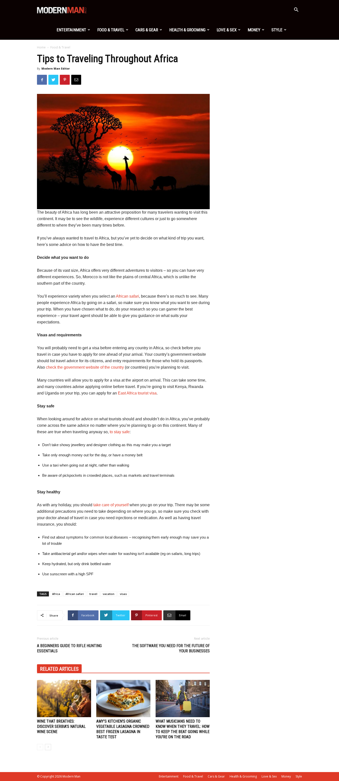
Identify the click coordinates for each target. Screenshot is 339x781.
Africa (56, 594)
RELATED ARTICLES (59, 669)
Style (276, 29)
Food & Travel (110, 29)
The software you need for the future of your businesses (171, 648)
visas (123, 594)
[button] (296, 10)
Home (41, 47)
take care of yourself (111, 505)
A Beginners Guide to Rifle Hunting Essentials (69, 648)
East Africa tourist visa (137, 393)
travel (93, 594)
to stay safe (120, 432)
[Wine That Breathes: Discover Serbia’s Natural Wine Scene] (64, 698)
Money (254, 29)
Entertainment (71, 29)
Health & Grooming (187, 29)
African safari (127, 296)
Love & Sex (227, 29)
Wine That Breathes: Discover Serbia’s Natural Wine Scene (61, 726)
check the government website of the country (85, 367)
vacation (108, 594)
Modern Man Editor (55, 68)
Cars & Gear (147, 29)
